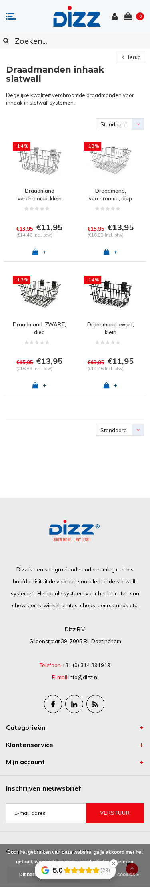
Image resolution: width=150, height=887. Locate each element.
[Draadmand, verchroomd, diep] (110, 160)
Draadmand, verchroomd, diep (110, 195)
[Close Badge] (114, 863)
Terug (133, 57)
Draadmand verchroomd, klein (40, 195)
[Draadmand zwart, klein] (110, 294)
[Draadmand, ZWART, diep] (39, 294)
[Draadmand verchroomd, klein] (39, 160)
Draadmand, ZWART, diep (39, 328)
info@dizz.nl (83, 677)
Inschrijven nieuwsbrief (43, 788)
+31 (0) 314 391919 (86, 665)
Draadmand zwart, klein (110, 328)
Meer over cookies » (116, 874)
